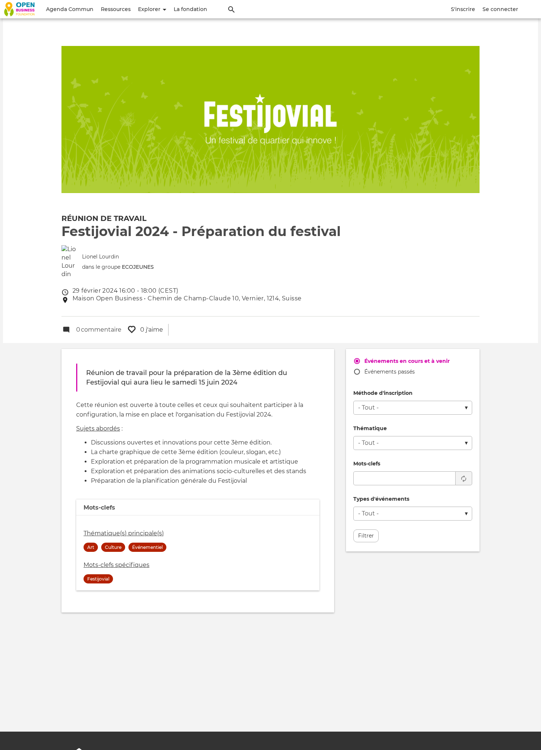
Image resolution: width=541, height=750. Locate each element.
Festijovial (98, 579)
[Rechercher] (231, 9)
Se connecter (500, 9)
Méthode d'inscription (383, 393)
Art (90, 547)
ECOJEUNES (138, 267)
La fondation (190, 9)
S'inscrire (463, 9)
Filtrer (366, 535)
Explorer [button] (150, 9)
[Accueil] (19, 9)
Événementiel (147, 547)
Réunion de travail (103, 218)
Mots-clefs (366, 463)
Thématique (370, 428)
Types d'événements (381, 499)
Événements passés (389, 371)
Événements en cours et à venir (407, 361)
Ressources (116, 9)
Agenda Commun (69, 9)
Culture (113, 547)
